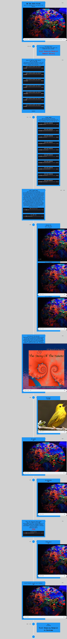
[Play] (33, 70)
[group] (33, 68)
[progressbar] (33, 68)
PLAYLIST (33, 111)
